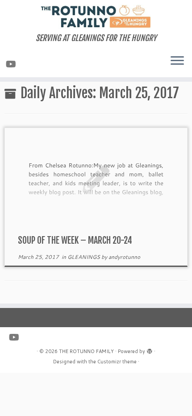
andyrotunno (124, 257)
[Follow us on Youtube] (12, 64)
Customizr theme (117, 361)
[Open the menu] (177, 61)
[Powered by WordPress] (149, 349)
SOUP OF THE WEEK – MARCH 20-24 (75, 240)
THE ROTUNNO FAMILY (86, 351)
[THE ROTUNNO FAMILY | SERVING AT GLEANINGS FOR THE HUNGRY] (96, 16)
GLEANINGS (84, 257)
